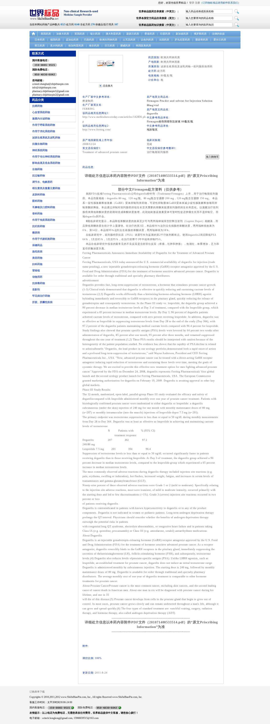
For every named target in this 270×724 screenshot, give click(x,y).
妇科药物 (37, 264)
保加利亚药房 (76, 45)
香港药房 (149, 33)
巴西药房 (89, 39)
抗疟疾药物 (38, 226)
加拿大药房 (62, 33)
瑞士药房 (95, 33)
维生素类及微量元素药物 (46, 188)
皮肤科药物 (38, 194)
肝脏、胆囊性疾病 (42, 302)
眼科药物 (37, 200)
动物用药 (37, 276)
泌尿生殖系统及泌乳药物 (46, 137)
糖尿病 (36, 232)
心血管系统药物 (41, 112)
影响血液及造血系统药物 (46, 162)
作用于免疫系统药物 (43, 219)
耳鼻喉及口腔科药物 (43, 207)
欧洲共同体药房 (108, 39)
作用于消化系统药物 (43, 131)
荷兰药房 (40, 45)
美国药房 (46, 33)
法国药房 (164, 39)
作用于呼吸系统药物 (43, 124)
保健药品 (37, 245)
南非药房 (94, 45)
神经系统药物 (39, 150)
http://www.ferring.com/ (96, 129)
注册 (197, 2)
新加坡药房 (182, 33)
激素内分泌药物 (41, 118)
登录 (191, 2)
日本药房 (40, 39)
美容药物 (37, 257)
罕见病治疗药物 (41, 295)
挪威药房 (125, 45)
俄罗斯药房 (200, 33)
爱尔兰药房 (219, 39)
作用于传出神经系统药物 (46, 156)
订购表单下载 (37, 691)
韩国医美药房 (143, 45)
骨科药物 (37, 213)
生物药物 (37, 169)
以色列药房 (147, 39)
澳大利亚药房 (113, 33)
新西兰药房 (132, 33)
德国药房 (55, 39)
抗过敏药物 (38, 175)
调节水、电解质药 (42, 181)
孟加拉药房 (72, 39)
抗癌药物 (37, 105)
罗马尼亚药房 (182, 39)
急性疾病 (37, 251)
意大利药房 (56, 45)
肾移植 (36, 270)
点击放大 (108, 85)
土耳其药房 (129, 39)
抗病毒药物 (38, 283)
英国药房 (79, 33)
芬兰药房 (110, 45)
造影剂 (36, 289)
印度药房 (165, 33)
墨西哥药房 (201, 39)
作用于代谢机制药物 (43, 238)
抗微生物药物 (39, 143)
